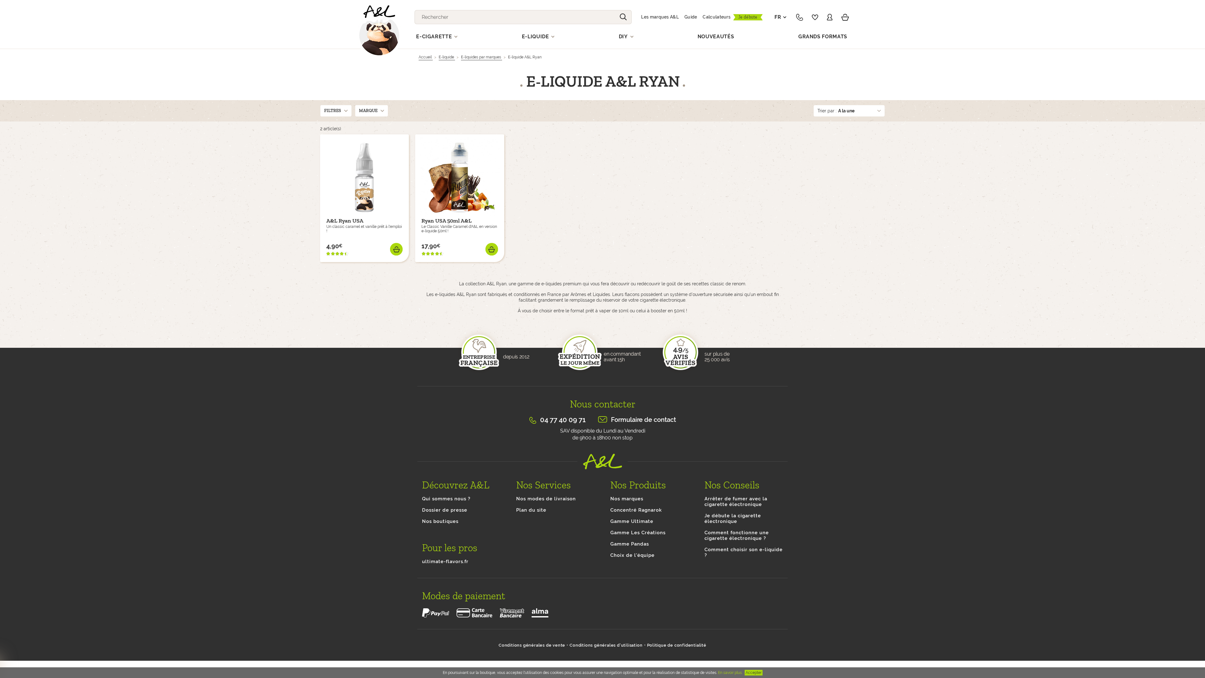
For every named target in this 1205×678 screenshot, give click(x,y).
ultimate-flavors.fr (445, 561)
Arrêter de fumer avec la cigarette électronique (735, 501)
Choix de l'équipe (632, 555)
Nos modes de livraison (546, 499)
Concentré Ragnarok (636, 510)
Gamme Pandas (629, 544)
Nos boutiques (440, 521)
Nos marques (626, 499)
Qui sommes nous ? (446, 499)
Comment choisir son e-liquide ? (743, 552)
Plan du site (531, 510)
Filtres (332, 110)
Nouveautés (716, 37)
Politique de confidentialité (676, 645)
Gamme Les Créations (638, 532)
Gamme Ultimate (631, 521)
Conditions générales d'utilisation (606, 645)
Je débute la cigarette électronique (732, 518)
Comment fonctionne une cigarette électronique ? (736, 535)
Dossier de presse (444, 510)
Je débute (748, 17)
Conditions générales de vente (532, 645)
